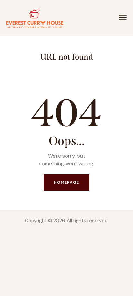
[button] (123, 17)
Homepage (66, 182)
